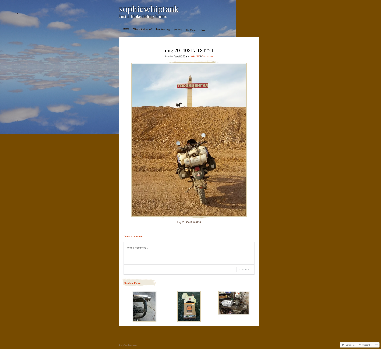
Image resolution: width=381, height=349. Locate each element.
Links (202, 30)
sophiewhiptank (149, 8)
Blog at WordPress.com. (128, 345)
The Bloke (190, 29)
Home (126, 28)
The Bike (177, 29)
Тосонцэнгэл (207, 56)
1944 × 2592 (195, 56)
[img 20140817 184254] (189, 138)
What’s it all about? (142, 29)
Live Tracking (163, 29)
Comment (244, 269)
